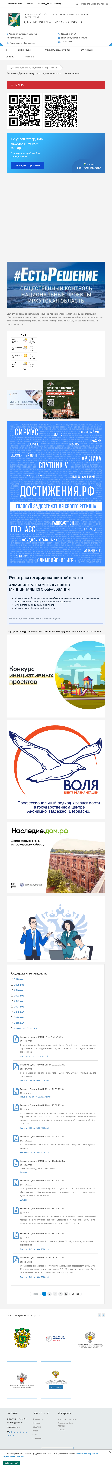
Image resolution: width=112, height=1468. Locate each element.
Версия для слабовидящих (50, 4)
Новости (36, 1423)
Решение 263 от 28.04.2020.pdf (34, 1249)
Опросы (62, 1429)
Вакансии (29, 56)
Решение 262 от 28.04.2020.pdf (34, 1277)
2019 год (19, 1017)
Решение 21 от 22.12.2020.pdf (34, 1056)
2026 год (19, 979)
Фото (35, 1434)
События (37, 1427)
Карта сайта (67, 41)
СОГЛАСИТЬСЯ (11, 1463)
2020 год (19, 1012)
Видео (35, 1430)
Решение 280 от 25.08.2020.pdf (34, 1128)
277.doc (23, 1172)
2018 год (19, 1023)
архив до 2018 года (25, 1028)
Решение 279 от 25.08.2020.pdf (34, 1152)
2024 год (19, 990)
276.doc (23, 1200)
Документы (38, 1419)
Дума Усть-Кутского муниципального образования (33, 67)
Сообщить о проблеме (27, 165)
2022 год (19, 1001)
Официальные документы (57, 50)
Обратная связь (15, 4)
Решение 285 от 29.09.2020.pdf (34, 1080)
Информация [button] (24, 50)
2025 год (19, 984)
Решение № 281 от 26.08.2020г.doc (36, 1096)
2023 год (19, 995)
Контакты (9, 56)
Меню (19, 85)
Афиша (49, 56)
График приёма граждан (65, 1424)
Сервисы (29, 4)
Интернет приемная (67, 1419)
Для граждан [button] (87, 50)
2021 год (19, 1006)
